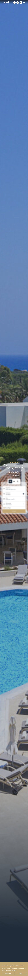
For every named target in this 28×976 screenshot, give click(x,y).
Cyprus (17, 475)
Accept (20, 973)
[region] (14, 969)
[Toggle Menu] (24, 2)
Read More (14, 970)
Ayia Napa (11, 475)
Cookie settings (8, 973)
